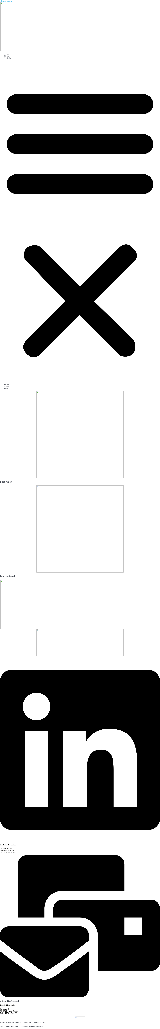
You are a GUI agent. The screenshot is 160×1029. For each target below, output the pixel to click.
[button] (80, 221)
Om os (6, 54)
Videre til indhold (6, 1)
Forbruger (6, 481)
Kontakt (7, 56)
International (7, 576)
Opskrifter (7, 58)
